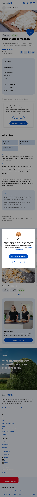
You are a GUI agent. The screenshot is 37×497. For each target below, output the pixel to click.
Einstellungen (18, 262)
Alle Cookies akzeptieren (18, 256)
